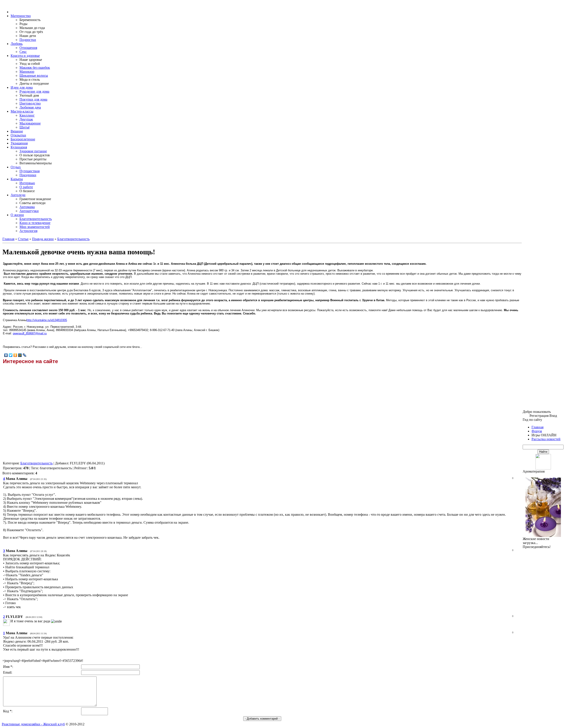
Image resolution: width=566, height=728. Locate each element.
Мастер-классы (22, 111)
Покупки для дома (33, 99)
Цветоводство (30, 103)
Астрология (28, 231)
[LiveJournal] (24, 355)
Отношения (28, 48)
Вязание (17, 131)
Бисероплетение (23, 139)
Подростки (27, 40)
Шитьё (24, 127)
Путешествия (29, 171)
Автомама (27, 207)
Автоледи (18, 195)
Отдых (16, 167)
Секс (23, 52)
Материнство (21, 16)
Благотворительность (35, 219)
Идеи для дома (22, 87)
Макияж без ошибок (34, 67)
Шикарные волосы (33, 75)
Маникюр (26, 71)
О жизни (17, 215)
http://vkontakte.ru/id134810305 (47, 320)
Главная (8, 239)
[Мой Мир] (20, 355)
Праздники (27, 175)
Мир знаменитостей (34, 227)
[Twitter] (10, 355)
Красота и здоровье (25, 55)
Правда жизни (43, 239)
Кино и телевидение (34, 223)
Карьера (17, 179)
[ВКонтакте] (6, 355)
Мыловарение (30, 123)
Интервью (27, 183)
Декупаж (26, 119)
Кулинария (19, 147)
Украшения (19, 143)
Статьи (23, 239)
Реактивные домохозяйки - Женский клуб (33, 724)
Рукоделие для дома (34, 91)
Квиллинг (27, 115)
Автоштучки (29, 211)
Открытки (18, 135)
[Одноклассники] (15, 355)
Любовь (17, 44)
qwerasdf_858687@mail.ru (30, 333)
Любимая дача (30, 107)
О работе (26, 187)
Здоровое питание (33, 151)
